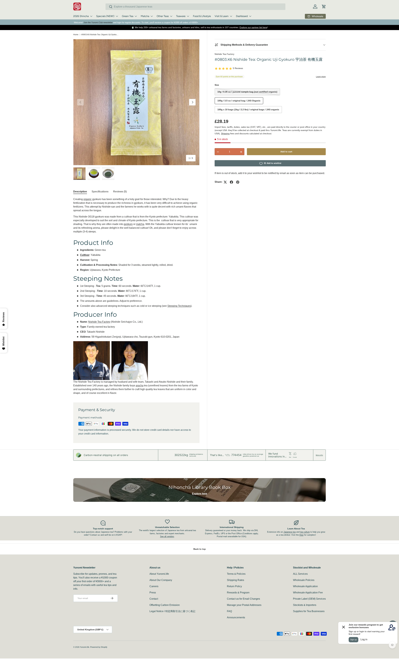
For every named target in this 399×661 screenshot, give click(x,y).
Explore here (199, 493)
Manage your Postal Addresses (244, 605)
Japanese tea (290, 532)
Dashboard (242, 16)
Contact (153, 598)
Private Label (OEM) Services (309, 598)
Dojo (301, 535)
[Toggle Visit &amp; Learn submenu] (231, 16)
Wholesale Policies (303, 580)
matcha (140, 224)
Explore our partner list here (253, 27)
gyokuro (128, 224)
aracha (139, 385)
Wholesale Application (305, 586)
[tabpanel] (136, 296)
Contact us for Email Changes (243, 598)
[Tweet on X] (225, 182)
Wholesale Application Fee (308, 592)
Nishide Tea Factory (224, 54)
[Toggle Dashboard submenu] (250, 16)
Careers (153, 586)
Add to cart (286, 151)
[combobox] (195, 6)
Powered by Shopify (98, 647)
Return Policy (234, 586)
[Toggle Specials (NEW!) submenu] (117, 16)
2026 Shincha (81, 16)
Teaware (180, 16)
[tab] (80, 191)
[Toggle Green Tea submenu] (136, 16)
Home (75, 34)
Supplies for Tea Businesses (308, 611)
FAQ (229, 611)
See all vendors (167, 536)
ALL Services (300, 574)
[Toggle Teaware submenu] (188, 16)
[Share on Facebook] (231, 182)
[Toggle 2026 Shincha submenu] (91, 16)
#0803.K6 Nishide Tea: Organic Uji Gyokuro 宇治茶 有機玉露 (100, 34)
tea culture (305, 532)
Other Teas (163, 16)
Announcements (236, 617)
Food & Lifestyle (202, 16)
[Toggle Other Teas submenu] (171, 16)
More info (319, 455)
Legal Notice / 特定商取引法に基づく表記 (172, 611)
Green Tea (127, 16)
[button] (323, 6)
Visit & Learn (221, 16)
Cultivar (84, 255)
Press (152, 592)
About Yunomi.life (159, 574)
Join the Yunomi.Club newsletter (98, 22)
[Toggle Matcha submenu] (152, 16)
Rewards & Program (238, 592)
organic (87, 199)
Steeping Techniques (179, 306)
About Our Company (160, 580)
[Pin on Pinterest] (238, 182)
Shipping (225, 133)
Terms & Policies (236, 574)
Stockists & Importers (304, 605)
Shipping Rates (235, 580)
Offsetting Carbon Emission (164, 605)
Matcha (145, 16)
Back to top (199, 549)
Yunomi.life (84, 647)
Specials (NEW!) (105, 16)
